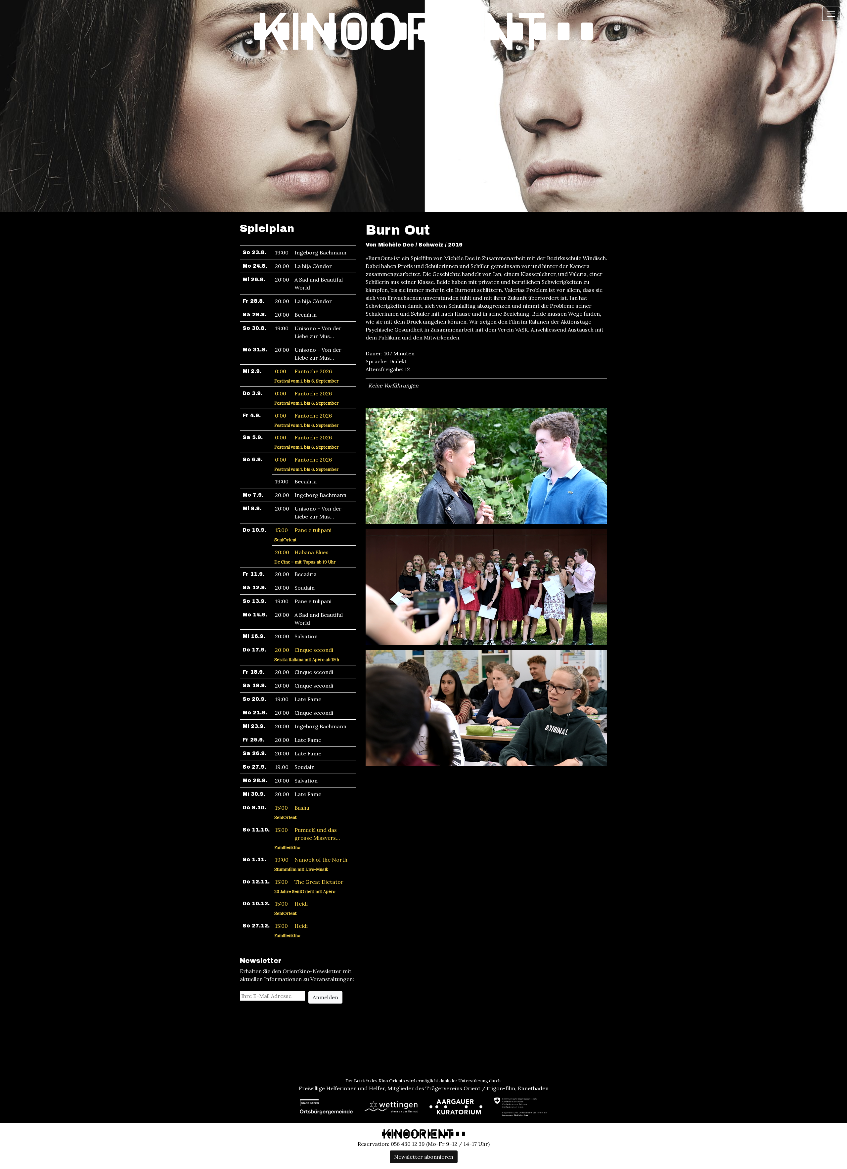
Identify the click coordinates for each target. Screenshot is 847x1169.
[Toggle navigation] (831, 14)
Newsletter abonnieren (423, 1156)
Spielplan (267, 228)
